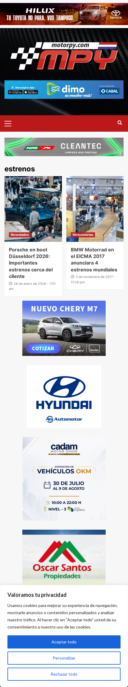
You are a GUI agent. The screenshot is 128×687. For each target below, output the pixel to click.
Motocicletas (83, 235)
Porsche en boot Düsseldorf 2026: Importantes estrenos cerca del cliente (31, 263)
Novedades (20, 235)
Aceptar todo (64, 641)
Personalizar (64, 657)
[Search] (120, 123)
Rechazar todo (64, 674)
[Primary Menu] (10, 122)
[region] (64, 636)
